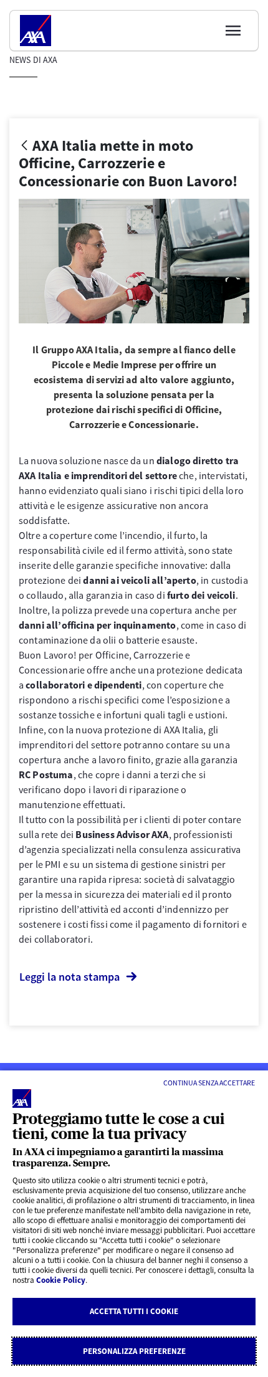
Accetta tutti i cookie (134, 1311)
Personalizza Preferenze (134, 1351)
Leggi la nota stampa (69, 977)
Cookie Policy (60, 1280)
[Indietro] (24, 146)
